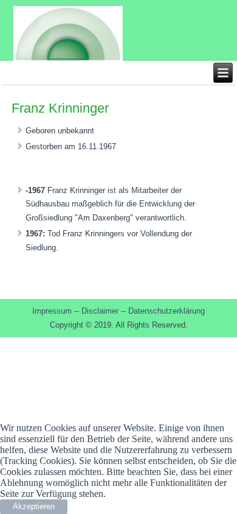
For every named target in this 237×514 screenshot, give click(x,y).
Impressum (53, 310)
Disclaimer (101, 310)
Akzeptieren (34, 506)
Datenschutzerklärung (166, 310)
